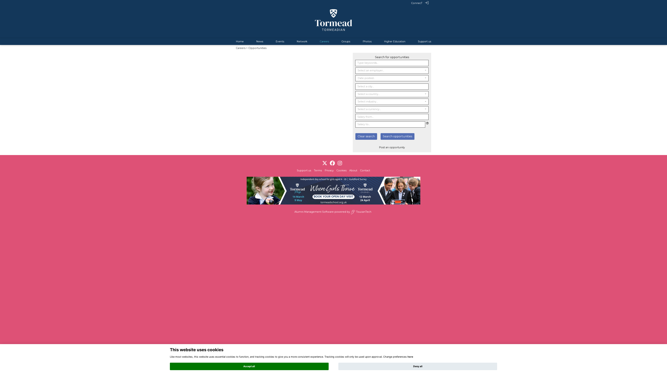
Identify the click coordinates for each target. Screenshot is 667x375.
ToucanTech (363, 211)
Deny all (417, 366)
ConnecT (416, 3)
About (353, 170)
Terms (318, 170)
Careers (240, 48)
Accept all (249, 366)
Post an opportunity (392, 147)
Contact (365, 170)
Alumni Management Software (314, 211)
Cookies (341, 170)
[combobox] (392, 71)
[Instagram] (340, 163)
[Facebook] (332, 163)
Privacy (329, 170)
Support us (304, 170)
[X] (324, 163)
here (410, 356)
